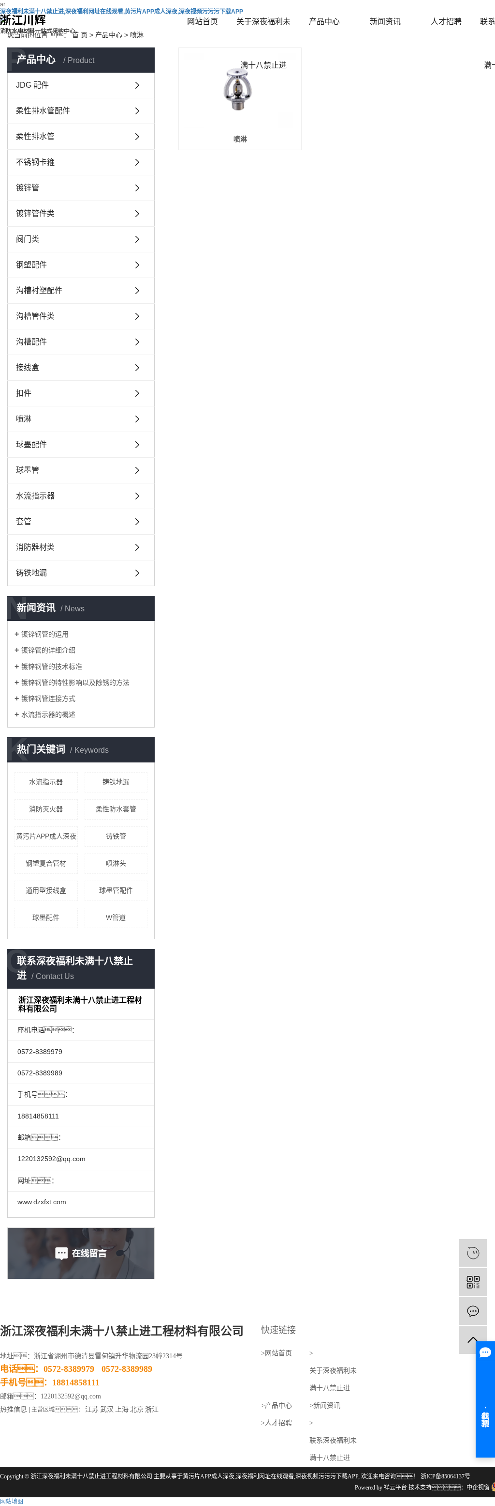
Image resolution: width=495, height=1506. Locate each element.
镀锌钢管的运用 (45, 634)
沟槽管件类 (35, 316)
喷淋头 (116, 863)
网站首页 (202, 21)
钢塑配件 (31, 265)
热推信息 (13, 1409)
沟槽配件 (31, 342)
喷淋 (23, 419)
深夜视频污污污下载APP (326, 1476)
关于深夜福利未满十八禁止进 (263, 30)
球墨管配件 (116, 890)
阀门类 (27, 239)
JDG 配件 (32, 85)
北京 (137, 1409)
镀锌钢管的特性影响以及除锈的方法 (75, 682)
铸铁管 (116, 836)
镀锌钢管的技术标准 (51, 666)
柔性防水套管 (116, 809)
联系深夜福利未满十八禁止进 (333, 1449)
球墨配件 (31, 444)
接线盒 (27, 367)
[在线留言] (473, 1311)
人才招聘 (446, 21)
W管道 (116, 917)
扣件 (23, 393)
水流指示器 (35, 496)
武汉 (107, 1409)
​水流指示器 (46, 782)
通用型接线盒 (46, 890)
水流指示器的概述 (48, 714)
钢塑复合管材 (46, 863)
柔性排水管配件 (43, 111)
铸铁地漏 (31, 573)
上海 (122, 1409)
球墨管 (27, 470)
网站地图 (11, 1501)
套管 (23, 521)
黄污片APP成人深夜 (46, 836)
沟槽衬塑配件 (39, 290)
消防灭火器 (46, 809)
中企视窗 (478, 1487)
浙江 (152, 1409)
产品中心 (324, 21)
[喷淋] (240, 90)
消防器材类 (35, 547)
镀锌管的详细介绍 (48, 650)
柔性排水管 (35, 136)
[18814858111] (473, 1253)
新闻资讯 (385, 21)
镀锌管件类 (35, 213)
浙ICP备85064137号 (445, 1476)
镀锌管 (27, 188)
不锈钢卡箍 (35, 162)
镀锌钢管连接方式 (48, 698)
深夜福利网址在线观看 (265, 1476)
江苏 (92, 1409)
